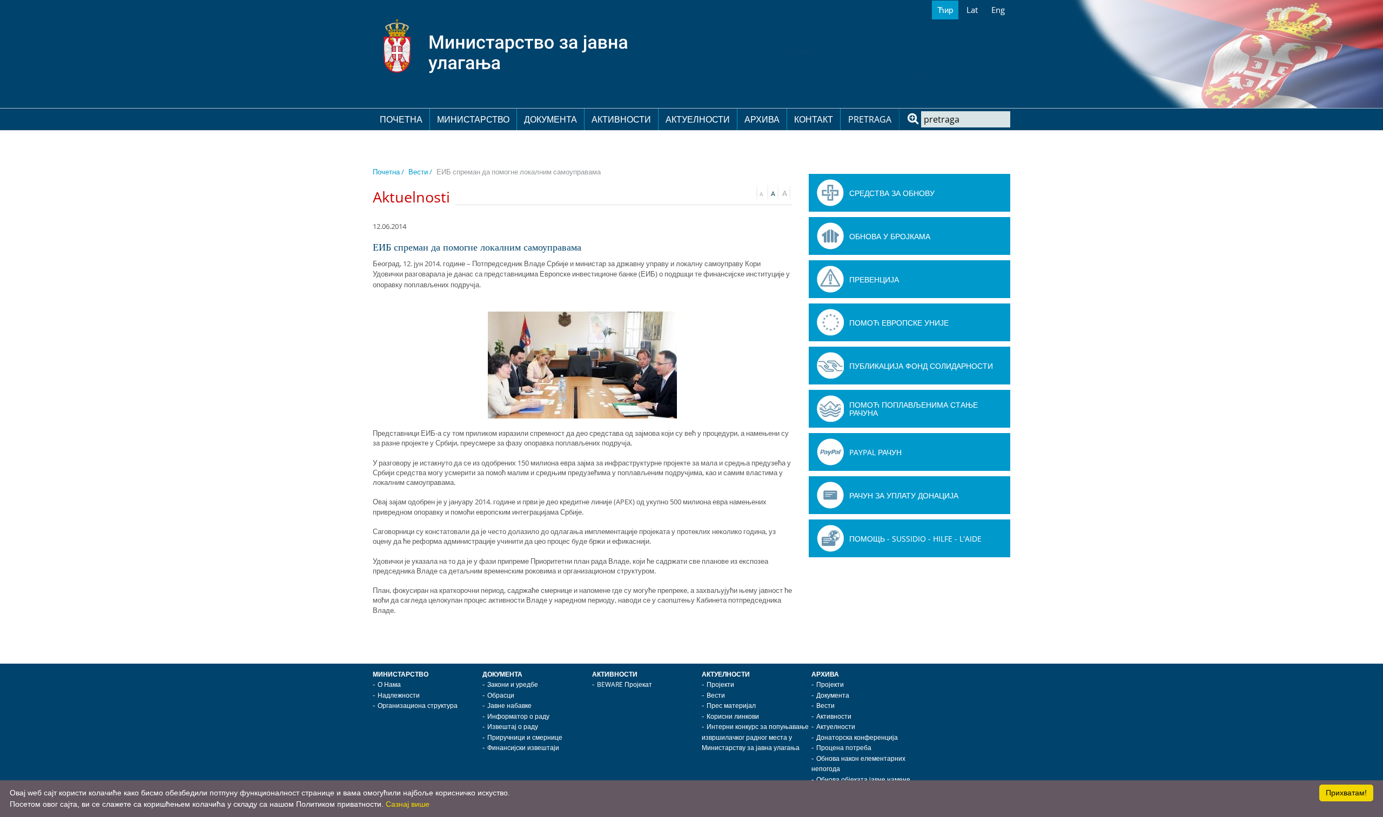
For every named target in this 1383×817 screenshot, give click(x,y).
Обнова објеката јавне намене (863, 779)
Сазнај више (407, 804)
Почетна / (388, 172)
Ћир (945, 9)
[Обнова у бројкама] (830, 235)
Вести (716, 695)
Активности (621, 119)
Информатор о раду (518, 716)
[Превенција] (830, 279)
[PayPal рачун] (830, 451)
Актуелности (698, 119)
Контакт (813, 119)
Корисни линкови (733, 716)
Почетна (401, 119)
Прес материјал (731, 705)
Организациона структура (418, 705)
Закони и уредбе (512, 684)
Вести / (420, 172)
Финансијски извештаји (523, 747)
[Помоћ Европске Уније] (830, 322)
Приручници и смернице (524, 737)
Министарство (473, 119)
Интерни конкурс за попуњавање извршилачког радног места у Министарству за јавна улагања (755, 737)
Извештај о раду (512, 726)
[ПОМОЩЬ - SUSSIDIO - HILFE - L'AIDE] (830, 538)
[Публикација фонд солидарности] (830, 365)
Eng (998, 9)
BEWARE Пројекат (624, 684)
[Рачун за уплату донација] (830, 495)
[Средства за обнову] (830, 192)
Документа (550, 119)
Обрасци (500, 695)
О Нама (389, 684)
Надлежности (399, 695)
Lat (972, 9)
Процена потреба (843, 747)
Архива (762, 119)
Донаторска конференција (857, 737)
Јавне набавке (509, 705)
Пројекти (720, 684)
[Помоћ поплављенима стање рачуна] (830, 408)
